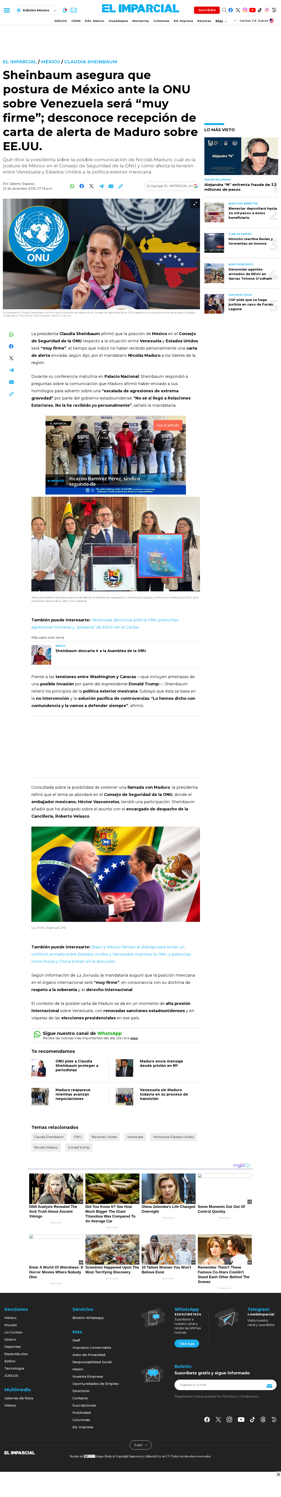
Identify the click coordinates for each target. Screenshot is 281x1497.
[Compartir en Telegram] (101, 186)
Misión (77, 1369)
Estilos (9, 1361)
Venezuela (135, 1137)
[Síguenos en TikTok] (259, 9)
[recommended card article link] (41, 655)
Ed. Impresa (183, 21)
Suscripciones (84, 1405)
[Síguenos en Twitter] (237, 9)
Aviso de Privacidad (88, 1355)
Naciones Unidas (104, 1137)
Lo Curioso (13, 1332)
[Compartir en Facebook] (82, 186)
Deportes (12, 1347)
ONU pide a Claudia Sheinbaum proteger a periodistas (77, 1065)
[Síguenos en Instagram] (245, 9)
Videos (10, 1405)
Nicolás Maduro (46, 1147)
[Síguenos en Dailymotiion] (274, 1419)
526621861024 (188, 1314)
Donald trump (79, 1147)
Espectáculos (16, 1354)
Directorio (81, 1391)
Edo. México (94, 21)
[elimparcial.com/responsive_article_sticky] (278, 1474)
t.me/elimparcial (260, 1314)
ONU (77, 1137)
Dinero (10, 1339)
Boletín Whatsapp (88, 1318)
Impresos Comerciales (91, 1347)
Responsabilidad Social (92, 1362)
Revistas (204, 21)
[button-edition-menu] (236, 20)
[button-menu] (6, 10)
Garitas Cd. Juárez (254, 20)
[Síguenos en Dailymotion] (274, 9)
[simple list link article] (241, 158)
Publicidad (81, 1412)
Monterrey (140, 21)
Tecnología (14, 1368)
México (50, 61)
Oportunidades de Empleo (95, 1384)
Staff (76, 1340)
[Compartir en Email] (111, 186)
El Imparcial (20, 61)
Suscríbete (207, 10)
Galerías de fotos (18, 1398)
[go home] (19, 1452)
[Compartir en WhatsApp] (72, 186)
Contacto (80, 1398)
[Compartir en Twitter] (91, 186)
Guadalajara (118, 21)
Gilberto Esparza (21, 184)
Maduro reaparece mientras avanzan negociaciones (73, 1094)
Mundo (10, 1325)
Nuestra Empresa (87, 1376)
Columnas (161, 21)
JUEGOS (60, 21)
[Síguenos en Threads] (266, 9)
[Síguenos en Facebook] (230, 9)
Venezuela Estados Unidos (173, 1137)
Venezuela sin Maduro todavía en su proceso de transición (164, 1094)
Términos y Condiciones (240, 1396)
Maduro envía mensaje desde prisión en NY (161, 1063)
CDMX (76, 21)
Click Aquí (186, 1343)
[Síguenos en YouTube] (252, 9)
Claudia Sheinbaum (90, 61)
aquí (134, 1038)
